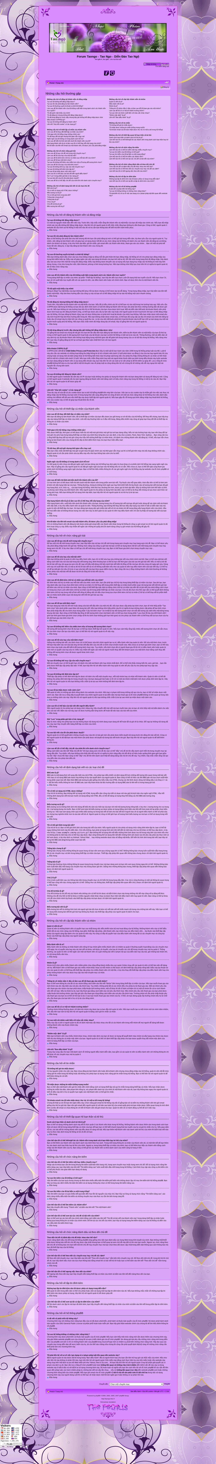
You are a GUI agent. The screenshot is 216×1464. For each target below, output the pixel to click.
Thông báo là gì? (53, 199)
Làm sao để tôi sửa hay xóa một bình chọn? (62, 164)
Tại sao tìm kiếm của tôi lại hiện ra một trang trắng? (127, 154)
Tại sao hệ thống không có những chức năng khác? (127, 191)
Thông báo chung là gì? (55, 197)
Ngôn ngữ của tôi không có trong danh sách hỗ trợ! (65, 139)
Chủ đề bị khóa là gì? (54, 204)
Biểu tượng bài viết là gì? (56, 206)
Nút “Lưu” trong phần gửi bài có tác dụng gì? (63, 176)
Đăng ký (166, 87)
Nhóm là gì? (113, 106)
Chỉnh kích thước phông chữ (167, 82)
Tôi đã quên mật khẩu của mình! (58, 113)
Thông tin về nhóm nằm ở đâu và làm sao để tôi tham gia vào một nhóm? (135, 108)
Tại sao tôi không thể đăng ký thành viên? (62, 122)
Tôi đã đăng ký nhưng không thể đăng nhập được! (65, 115)
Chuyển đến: (103, 1384)
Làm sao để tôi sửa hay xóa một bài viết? (61, 155)
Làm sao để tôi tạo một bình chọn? (59, 160)
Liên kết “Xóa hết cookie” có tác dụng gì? (61, 124)
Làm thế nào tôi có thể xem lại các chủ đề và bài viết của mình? (131, 159)
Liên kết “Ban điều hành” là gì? (120, 117)
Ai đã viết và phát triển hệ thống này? (122, 189)
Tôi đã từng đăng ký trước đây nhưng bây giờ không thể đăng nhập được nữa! (75, 117)
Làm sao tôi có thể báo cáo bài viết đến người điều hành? (67, 173)
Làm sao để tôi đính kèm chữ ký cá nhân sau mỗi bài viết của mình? (71, 158)
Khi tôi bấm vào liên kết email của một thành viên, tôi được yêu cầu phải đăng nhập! (76, 145)
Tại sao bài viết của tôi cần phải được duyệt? (63, 178)
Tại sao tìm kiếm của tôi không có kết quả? (124, 152)
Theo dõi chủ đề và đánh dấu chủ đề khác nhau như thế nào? (131, 166)
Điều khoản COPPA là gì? (56, 120)
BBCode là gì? (52, 188)
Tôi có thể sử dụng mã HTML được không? (62, 190)
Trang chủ (60, 83)
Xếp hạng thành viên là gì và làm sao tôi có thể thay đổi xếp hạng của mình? (74, 143)
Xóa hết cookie (147, 1391)
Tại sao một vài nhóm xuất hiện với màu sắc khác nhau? (129, 113)
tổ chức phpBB (142, 1321)
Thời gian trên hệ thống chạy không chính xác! (63, 134)
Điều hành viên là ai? (116, 104)
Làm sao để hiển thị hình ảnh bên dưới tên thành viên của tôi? (69, 141)
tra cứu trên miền (140, 1360)
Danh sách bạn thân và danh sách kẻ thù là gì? (126, 137)
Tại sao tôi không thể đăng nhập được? (61, 101)
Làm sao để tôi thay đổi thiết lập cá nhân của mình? (65, 132)
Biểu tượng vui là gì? (54, 192)
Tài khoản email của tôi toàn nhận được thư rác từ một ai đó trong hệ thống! (136, 130)
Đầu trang (53, 230)
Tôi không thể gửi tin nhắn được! (120, 125)
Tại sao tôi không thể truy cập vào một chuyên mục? (65, 167)
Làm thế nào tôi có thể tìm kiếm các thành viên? (126, 156)
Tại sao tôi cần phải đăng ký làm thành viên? (63, 104)
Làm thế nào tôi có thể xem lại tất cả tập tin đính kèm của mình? (131, 181)
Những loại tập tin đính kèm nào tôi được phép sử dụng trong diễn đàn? (134, 179)
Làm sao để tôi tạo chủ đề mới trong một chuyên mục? (66, 153)
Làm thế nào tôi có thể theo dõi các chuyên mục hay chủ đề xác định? (134, 169)
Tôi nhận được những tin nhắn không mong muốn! (127, 127)
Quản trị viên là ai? (115, 101)
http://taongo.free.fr (108, 1399)
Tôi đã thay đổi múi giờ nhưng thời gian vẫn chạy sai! (65, 136)
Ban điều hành (136, 1391)
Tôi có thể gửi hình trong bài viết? (59, 195)
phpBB (98, 1395)
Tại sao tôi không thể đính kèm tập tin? (60, 169)
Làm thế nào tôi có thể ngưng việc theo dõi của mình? (128, 171)
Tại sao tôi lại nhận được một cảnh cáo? (61, 171)
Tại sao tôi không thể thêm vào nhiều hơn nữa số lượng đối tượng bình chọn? (74, 162)
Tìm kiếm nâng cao (162, 66)
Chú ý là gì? (51, 202)
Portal (52, 83)
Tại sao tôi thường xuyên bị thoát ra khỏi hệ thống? (65, 106)
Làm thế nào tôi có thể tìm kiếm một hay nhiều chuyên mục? (130, 150)
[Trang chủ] (108, 51)
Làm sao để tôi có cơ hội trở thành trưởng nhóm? (126, 110)
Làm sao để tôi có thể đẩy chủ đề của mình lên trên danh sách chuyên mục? (74, 180)
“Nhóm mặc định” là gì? (117, 115)
